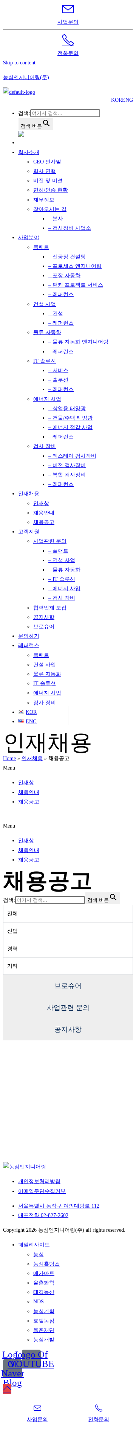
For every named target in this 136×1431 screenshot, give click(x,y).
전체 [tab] (12, 913)
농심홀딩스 (46, 1264)
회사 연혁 (44, 171)
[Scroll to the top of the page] (7, 1389)
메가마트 (43, 1273)
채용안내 (43, 513)
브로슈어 (43, 626)
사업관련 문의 (49, 541)
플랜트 (41, 247)
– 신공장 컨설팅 (67, 257)
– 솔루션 (58, 380)
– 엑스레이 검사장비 (72, 456)
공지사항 (43, 617)
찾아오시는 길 (49, 209)
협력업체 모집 (49, 608)
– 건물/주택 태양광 (70, 418)
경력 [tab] (12, 948)
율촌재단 (43, 1330)
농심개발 (43, 1339)
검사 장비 (44, 446)
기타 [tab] (12, 966)
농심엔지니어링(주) (26, 77)
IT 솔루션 (44, 361)
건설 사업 (44, 304)
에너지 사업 (47, 399)
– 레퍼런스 (61, 294)
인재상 (41, 503)
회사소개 (28, 152)
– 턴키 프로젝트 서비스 (75, 285)
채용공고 (43, 522)
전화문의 (68, 53)
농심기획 (43, 1311)
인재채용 (28, 493)
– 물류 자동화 (64, 570)
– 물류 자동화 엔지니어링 (78, 342)
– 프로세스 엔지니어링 (75, 266)
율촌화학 (43, 1283)
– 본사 (55, 218)
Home (9, 758)
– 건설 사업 (61, 560)
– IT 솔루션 (61, 579)
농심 (38, 1254)
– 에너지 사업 (64, 588)
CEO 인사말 (47, 162)
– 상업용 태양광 (67, 408)
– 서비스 (58, 370)
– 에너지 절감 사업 (70, 427)
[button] (68, 768)
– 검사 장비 (61, 598)
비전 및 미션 (48, 180)
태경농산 (43, 1292)
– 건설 (55, 313)
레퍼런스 (28, 645)
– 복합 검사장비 (67, 475)
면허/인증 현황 (50, 190)
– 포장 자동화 (64, 275)
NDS (38, 1301)
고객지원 (28, 532)
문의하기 (28, 636)
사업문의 (68, 22)
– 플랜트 (58, 551)
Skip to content (19, 63)
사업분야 (28, 237)
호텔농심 (43, 1321)
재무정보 (43, 200)
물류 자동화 (47, 332)
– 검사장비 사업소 (69, 228)
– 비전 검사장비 (67, 465)
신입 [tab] (12, 931)
